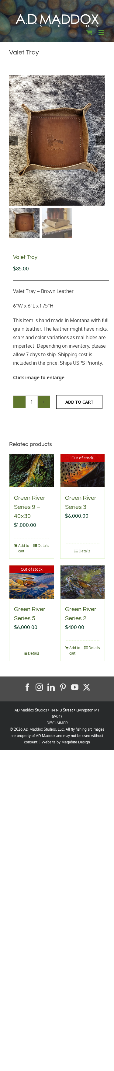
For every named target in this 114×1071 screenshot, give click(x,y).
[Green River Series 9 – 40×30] (31, 470)
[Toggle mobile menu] (101, 32)
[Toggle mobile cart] (89, 32)
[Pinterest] (63, 687)
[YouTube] (74, 687)
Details (43, 545)
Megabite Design (75, 742)
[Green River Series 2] (82, 582)
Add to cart (79, 402)
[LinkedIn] (51, 687)
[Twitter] (86, 687)
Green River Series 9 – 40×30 (29, 507)
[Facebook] (27, 687)
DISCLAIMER (57, 723)
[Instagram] (39, 687)
